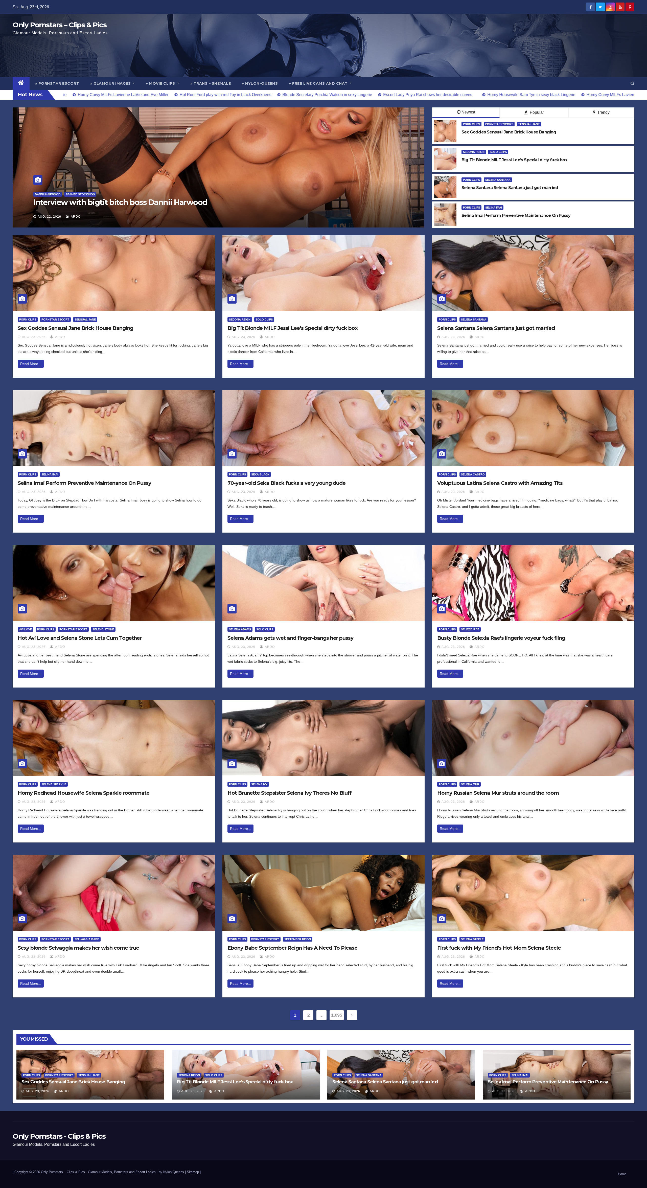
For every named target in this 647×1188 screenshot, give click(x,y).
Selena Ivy (259, 784)
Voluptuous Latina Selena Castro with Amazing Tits (500, 483)
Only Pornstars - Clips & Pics (59, 1136)
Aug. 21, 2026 (49, 216)
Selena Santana (498, 179)
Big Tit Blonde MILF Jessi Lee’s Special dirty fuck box (292, 328)
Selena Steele (472, 939)
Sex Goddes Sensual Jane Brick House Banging (75, 328)
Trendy (603, 112)
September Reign (297, 939)
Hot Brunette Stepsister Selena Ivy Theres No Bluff (289, 793)
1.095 (336, 1015)
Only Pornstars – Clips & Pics (59, 24)
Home (622, 1174)
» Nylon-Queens (260, 83)
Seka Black (260, 474)
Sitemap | (194, 1172)
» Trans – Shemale (210, 83)
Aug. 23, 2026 (33, 337)
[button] (632, 83)
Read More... (30, 364)
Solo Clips (498, 151)
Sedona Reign (473, 151)
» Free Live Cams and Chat (319, 83)
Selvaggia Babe (87, 939)
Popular (536, 112)
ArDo (75, 216)
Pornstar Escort (499, 124)
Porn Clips (471, 124)
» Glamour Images (111, 83)
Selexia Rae (470, 629)
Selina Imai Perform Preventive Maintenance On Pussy (84, 483)
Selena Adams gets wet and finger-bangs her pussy (290, 638)
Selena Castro (473, 474)
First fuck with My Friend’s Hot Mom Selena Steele (499, 948)
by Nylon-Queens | (173, 1172)
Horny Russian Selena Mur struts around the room (498, 793)
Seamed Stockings (71, 194)
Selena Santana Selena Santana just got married (496, 328)
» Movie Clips (161, 83)
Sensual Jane (529, 124)
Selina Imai (493, 207)
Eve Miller (43, 194)
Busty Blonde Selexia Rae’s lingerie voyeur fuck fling (501, 638)
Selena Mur (470, 784)
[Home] (21, 83)
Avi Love (25, 629)
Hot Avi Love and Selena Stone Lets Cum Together (80, 638)
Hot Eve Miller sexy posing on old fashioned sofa (120, 202)
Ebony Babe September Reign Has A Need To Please (292, 948)
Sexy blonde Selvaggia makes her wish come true (78, 948)
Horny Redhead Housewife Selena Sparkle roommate (83, 793)
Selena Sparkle (53, 784)
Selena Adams (240, 629)
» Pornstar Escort (57, 83)
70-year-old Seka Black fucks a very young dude (286, 483)
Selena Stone (103, 629)
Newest (468, 112)
